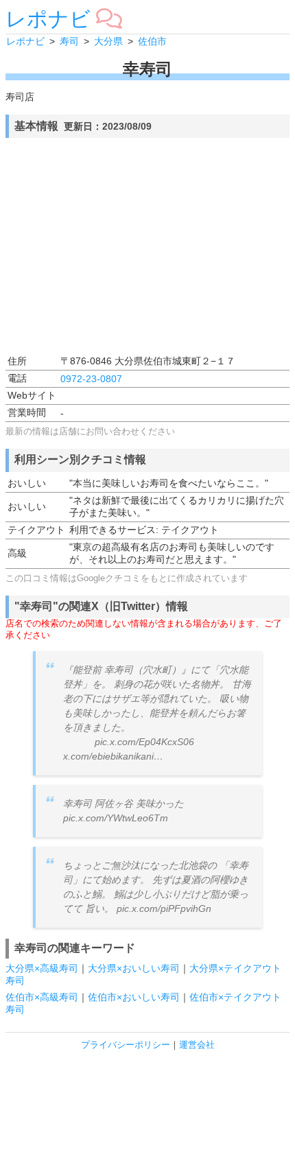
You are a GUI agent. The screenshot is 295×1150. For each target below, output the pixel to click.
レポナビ (48, 19)
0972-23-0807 (91, 378)
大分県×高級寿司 (41, 968)
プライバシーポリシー (125, 1045)
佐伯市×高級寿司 (41, 996)
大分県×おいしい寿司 (134, 968)
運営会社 (197, 1045)
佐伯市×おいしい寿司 (134, 996)
